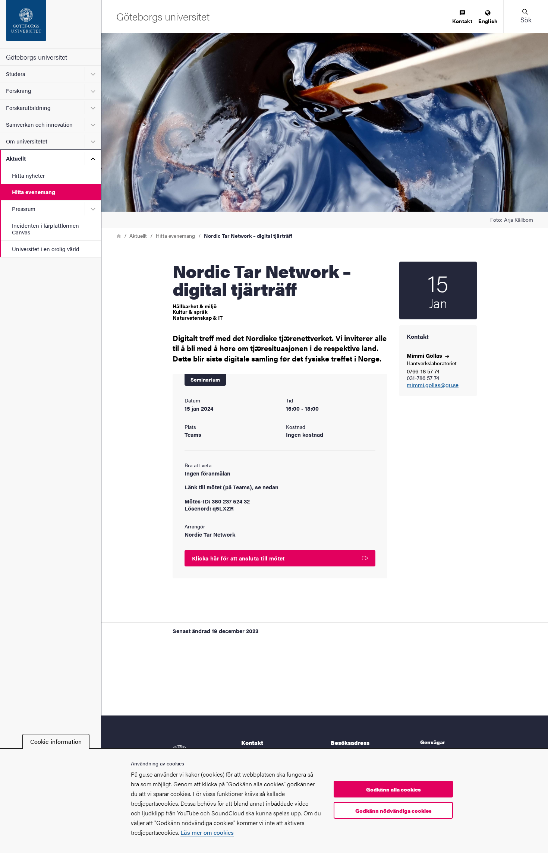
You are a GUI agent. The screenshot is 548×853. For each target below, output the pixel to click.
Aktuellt (16, 158)
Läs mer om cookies (207, 832)
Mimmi (425, 355)
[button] (525, 16)
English (487, 21)
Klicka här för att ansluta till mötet (238, 558)
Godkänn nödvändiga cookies (393, 810)
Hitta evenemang (33, 192)
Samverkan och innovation (39, 124)
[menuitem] (462, 17)
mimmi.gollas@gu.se (433, 385)
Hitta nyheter (28, 175)
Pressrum (23, 208)
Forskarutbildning (28, 107)
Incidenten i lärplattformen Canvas (45, 228)
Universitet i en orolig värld (45, 249)
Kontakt (462, 21)
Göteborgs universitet (36, 56)
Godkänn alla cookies (393, 789)
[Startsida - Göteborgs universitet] (50, 24)
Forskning (18, 90)
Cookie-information (56, 741)
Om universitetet (26, 141)
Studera (15, 74)
